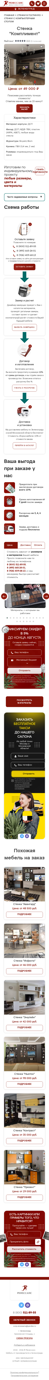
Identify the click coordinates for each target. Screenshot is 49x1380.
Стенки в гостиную (29, 15)
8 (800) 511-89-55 (26, 246)
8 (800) (24, 1312)
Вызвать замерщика (24, 327)
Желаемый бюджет (26, 660)
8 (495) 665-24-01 (26, 251)
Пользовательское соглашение (24, 1376)
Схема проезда (24, 1338)
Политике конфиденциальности (23, 679)
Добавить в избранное (24, 1345)
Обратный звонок (24, 1320)
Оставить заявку (24, 267)
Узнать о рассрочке (24, 388)
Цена (10, 545)
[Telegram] (22, 836)
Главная (9, 15)
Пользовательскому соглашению (23, 681)
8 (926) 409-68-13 (26, 255)
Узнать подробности (40, 171)
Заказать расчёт (24, 108)
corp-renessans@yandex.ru (24, 1326)
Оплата (38, 545)
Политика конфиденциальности (24, 1373)
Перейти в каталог (24, 445)
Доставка (25, 545)
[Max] (27, 836)
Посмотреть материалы (24, 701)
